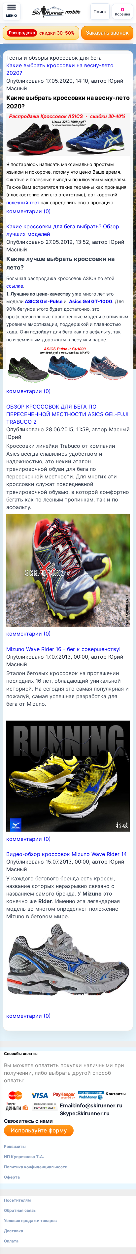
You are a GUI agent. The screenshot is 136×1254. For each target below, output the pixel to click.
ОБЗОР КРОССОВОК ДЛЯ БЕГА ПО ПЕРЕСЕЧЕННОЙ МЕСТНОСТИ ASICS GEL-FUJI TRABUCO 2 (67, 414)
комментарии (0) (28, 211)
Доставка (13, 1230)
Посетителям (17, 1200)
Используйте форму (39, 1130)
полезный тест (22, 202)
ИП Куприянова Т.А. (24, 1156)
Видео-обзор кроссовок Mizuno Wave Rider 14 (66, 854)
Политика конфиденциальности (35, 1166)
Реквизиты (15, 1146)
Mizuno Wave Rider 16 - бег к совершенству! (63, 649)
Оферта (12, 1177)
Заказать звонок (107, 32)
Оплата (11, 1241)
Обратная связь (20, 1210)
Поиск (100, 11)
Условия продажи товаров (30, 1220)
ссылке (14, 286)
